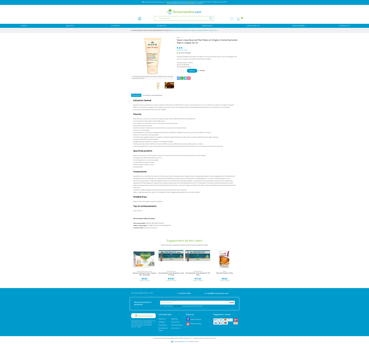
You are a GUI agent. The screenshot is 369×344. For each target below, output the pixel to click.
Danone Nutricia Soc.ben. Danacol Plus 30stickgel (144, 274)
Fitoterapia (115, 25)
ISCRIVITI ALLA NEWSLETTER (200, 2)
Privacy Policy (175, 322)
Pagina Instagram (195, 323)
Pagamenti (174, 319)
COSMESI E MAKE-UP (252, 25)
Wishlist (202, 70)
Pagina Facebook (195, 319)
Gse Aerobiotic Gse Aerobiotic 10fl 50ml (198, 274)
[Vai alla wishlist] (232, 20)
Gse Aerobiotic (171, 271)
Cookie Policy (163, 325)
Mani (156, 30)
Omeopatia (69, 25)
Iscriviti (231, 302)
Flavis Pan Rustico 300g (224, 273)
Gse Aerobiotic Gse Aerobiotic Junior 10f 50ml (171, 274)
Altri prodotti (344, 25)
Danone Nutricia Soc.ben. (144, 271)
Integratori (161, 25)
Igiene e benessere (298, 25)
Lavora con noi (175, 328)
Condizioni (162, 322)
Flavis (224, 271)
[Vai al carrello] (238, 20)
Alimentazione (207, 25)
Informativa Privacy (177, 325)
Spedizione (162, 319)
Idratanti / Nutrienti (164, 30)
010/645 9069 (185, 293)
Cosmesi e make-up (148, 30)
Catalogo (138, 30)
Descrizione (136, 95)
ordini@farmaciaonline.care (217, 293)
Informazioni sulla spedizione (152, 95)
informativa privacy (177, 306)
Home (133, 30)
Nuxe (178, 37)
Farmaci (23, 25)
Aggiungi (192, 71)
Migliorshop (185, 341)
